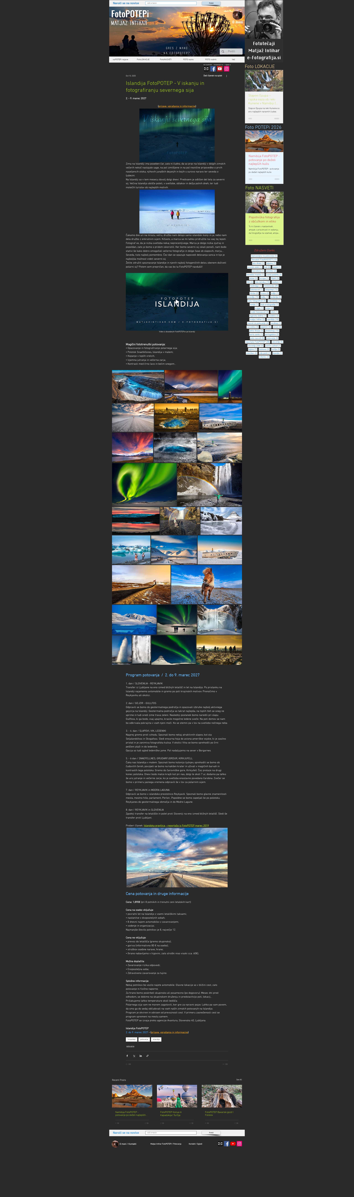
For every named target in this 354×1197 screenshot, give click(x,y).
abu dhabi (259, 263)
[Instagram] (226, 68)
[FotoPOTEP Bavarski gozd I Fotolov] (222, 1096)
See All (239, 1080)
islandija (156, 1039)
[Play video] (177, 302)
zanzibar (251, 353)
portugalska (272, 334)
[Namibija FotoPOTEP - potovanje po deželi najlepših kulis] (132, 1096)
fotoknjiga (256, 285)
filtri (250, 282)
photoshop (272, 330)
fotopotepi (132, 1039)
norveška (253, 327)
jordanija (276, 297)
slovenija (277, 342)
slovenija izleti (256, 345)
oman (277, 327)
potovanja (144, 1039)
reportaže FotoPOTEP (257, 342)
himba (254, 293)
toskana (264, 349)
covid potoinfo (274, 274)
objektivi (266, 327)
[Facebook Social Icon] (226, 1143)
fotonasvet (256, 289)
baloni (277, 267)
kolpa (270, 308)
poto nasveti (257, 338)
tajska (252, 349)
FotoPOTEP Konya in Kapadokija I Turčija (171, 1114)
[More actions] (226, 76)
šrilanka (264, 357)
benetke (271, 271)
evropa (264, 278)
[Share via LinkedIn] (140, 1055)
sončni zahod (273, 345)
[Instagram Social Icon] (239, 1143)
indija (275, 293)
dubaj (253, 278)
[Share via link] (147, 1055)
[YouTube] (233, 1143)
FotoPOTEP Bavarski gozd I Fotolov (219, 1114)
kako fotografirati (257, 300)
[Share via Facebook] (127, 1055)
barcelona (258, 271)
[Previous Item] (249, 141)
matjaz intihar (257, 319)
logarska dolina (258, 315)
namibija (273, 319)
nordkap (276, 323)
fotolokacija (271, 285)
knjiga (259, 308)
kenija (254, 304)
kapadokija (274, 300)
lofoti (274, 312)
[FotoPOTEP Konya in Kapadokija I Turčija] (177, 1096)
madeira (273, 315)
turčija (276, 349)
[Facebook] (213, 68)
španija (278, 353)
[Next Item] (278, 81)
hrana (265, 293)
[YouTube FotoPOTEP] (219, 68)
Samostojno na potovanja (264, 256)
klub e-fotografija (270, 304)
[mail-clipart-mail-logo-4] (206, 68)
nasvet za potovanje (258, 323)
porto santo (256, 334)
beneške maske (256, 274)
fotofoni (277, 282)
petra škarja (256, 330)
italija (265, 297)
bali (267, 267)
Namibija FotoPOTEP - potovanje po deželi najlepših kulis (130, 1114)
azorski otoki (255, 267)
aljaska (271, 263)
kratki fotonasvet (260, 312)
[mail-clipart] (220, 1143)
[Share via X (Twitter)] (134, 1055)
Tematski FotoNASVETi (264, 259)
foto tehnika (262, 282)
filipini (275, 278)
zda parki (265, 353)
